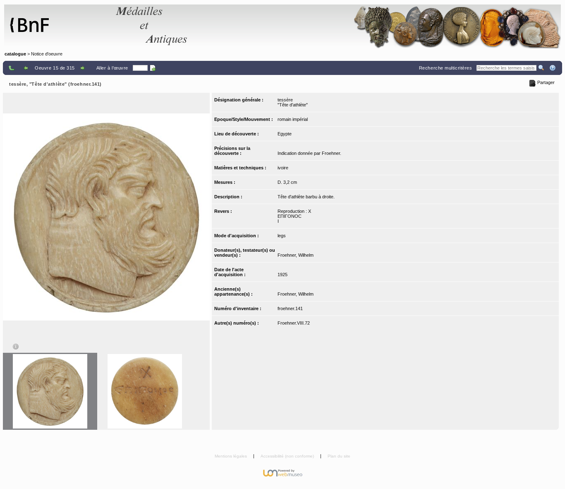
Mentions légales (231, 456)
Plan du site (339, 456)
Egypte (285, 133)
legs (282, 235)
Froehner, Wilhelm (296, 255)
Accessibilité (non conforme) (288, 456)
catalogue (15, 53)
